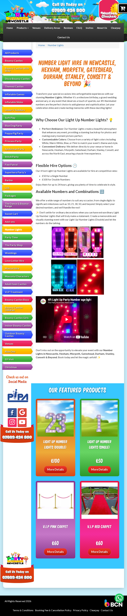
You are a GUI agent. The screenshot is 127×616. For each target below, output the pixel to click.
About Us (102, 27)
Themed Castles (14, 86)
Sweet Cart (11, 213)
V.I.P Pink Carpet (55, 526)
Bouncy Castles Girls (17, 317)
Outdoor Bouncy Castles (14, 334)
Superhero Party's (15, 172)
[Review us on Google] (22, 412)
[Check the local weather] (111, 11)
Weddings (11, 252)
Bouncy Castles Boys (17, 299)
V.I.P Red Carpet (100, 526)
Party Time (11, 237)
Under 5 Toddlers (15, 109)
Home (10, 27)
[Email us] (55, 15)
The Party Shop (14, 245)
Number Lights (13, 229)
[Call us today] (68, 11)
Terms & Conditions (23, 610)
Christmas (11, 367)
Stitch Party (12, 156)
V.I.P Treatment (14, 291)
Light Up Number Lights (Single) (100, 444)
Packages (10, 195)
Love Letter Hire (14, 260)
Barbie (9, 180)
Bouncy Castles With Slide (17, 69)
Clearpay (115, 27)
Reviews (68, 27)
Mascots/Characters (17, 276)
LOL (7, 187)
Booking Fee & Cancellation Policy (53, 610)
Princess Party (13, 141)
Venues (36, 27)
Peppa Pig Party (14, 133)
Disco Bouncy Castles (17, 78)
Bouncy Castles (14, 60)
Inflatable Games (14, 94)
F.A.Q (79, 27)
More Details (55, 469)
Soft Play (10, 117)
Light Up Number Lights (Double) (55, 444)
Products (22, 27)
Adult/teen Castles (16, 284)
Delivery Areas (52, 27)
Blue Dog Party (13, 125)
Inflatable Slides (14, 102)
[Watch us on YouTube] (22, 422)
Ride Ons (10, 351)
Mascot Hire (12, 268)
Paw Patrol (11, 164)
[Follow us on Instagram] (12, 422)
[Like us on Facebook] (12, 412)
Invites (89, 27)
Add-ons (10, 221)
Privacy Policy (80, 610)
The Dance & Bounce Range (17, 204)
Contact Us (63, 37)
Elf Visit (9, 359)
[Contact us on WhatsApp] (119, 598)
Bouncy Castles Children (14, 308)
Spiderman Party (14, 148)
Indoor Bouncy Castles (18, 325)
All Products (12, 52)
